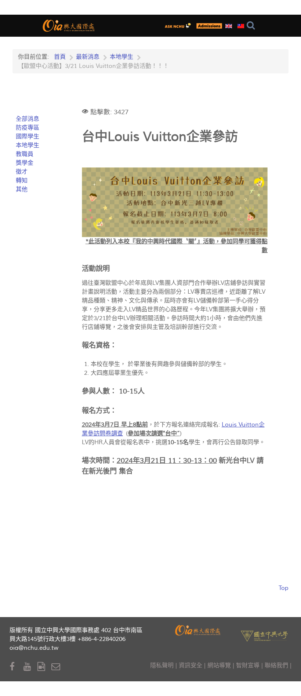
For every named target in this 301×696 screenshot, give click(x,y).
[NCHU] (264, 635)
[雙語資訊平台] (179, 25)
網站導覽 (219, 665)
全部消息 (27, 119)
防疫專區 (27, 127)
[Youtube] (30, 667)
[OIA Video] (44, 667)
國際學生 (27, 136)
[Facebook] (16, 667)
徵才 (22, 171)
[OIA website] (69, 24)
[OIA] (198, 629)
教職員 (24, 154)
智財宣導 (248, 665)
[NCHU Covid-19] (209, 25)
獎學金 (24, 163)
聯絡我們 (276, 665)
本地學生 (27, 145)
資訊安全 (190, 665)
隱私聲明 (162, 665)
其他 (22, 189)
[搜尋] (252, 25)
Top (284, 588)
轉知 (22, 180)
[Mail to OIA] (57, 667)
